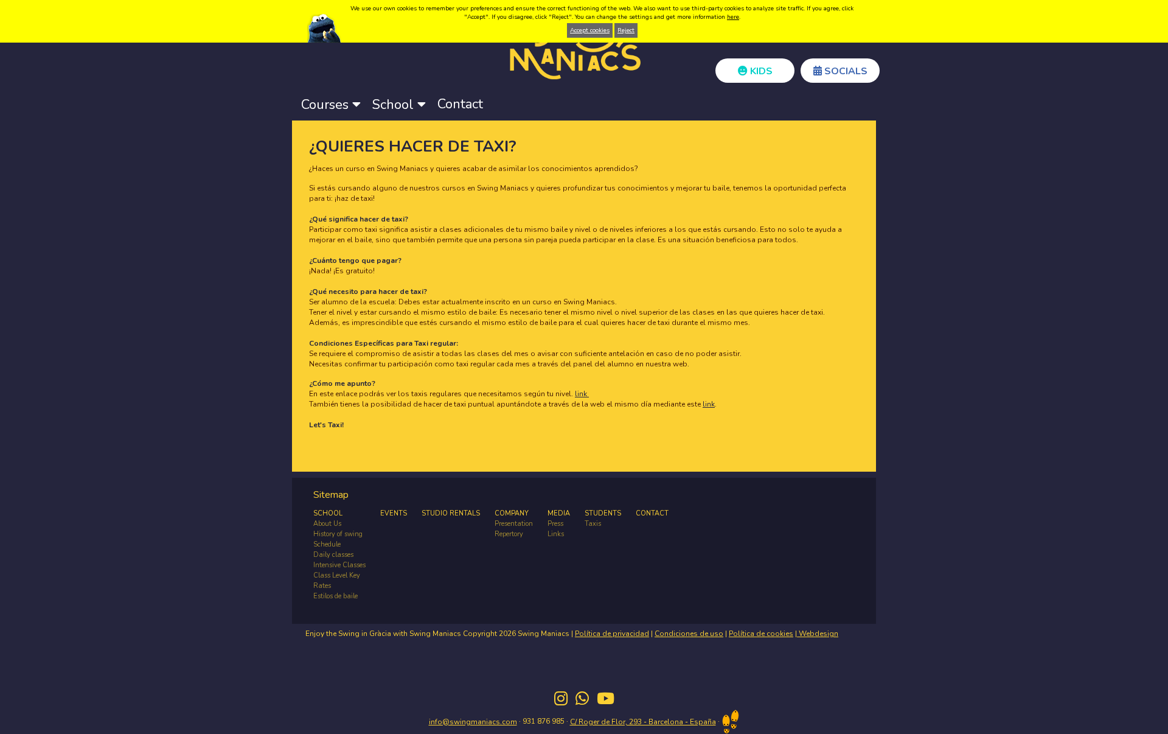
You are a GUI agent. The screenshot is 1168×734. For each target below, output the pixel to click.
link (582, 394)
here (733, 17)
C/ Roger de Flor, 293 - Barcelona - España (643, 721)
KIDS (760, 71)
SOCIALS (844, 71)
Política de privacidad (612, 633)
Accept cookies (590, 30)
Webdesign (817, 633)
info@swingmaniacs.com (473, 721)
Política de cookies (761, 633)
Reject (625, 30)
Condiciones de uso (689, 633)
